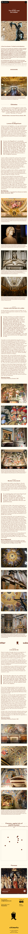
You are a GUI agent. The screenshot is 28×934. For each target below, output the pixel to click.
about (20, 904)
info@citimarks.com (6, 900)
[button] (22, 840)
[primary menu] (26, 2)
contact (21, 905)
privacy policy (14, 931)
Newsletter (4, 905)
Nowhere (16, 932)
